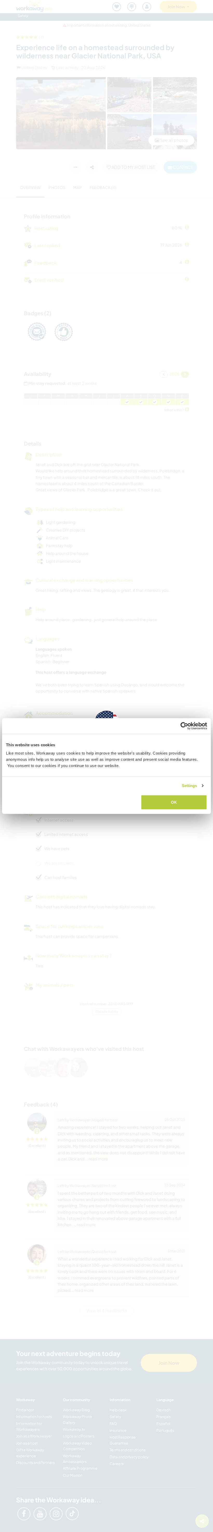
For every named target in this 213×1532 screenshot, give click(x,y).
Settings (189, 785)
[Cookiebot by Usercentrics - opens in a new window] (184, 726)
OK (174, 802)
